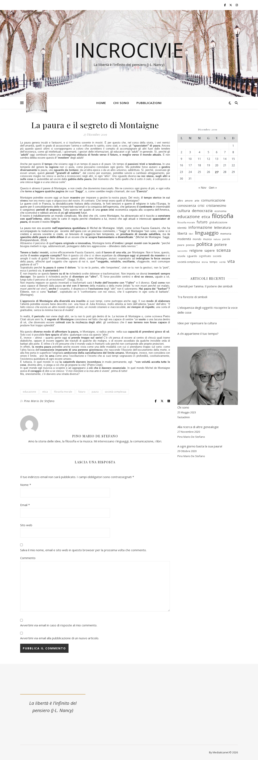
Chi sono (121, 103)
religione (196, 250)
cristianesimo (216, 205)
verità (222, 261)
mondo (197, 239)
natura (217, 239)
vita (231, 261)
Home (101, 103)
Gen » (213, 187)
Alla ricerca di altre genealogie (198, 427)
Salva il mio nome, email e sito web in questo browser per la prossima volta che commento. (83, 550)
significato (205, 256)
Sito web (26, 525)
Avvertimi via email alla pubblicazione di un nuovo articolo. (59, 638)
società (217, 256)
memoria (225, 233)
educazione (29, 391)
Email (25, 505)
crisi (201, 205)
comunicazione (213, 200)
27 (216, 172)
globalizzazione (218, 222)
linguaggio (206, 232)
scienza (223, 250)
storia (205, 261)
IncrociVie (129, 50)
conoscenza (186, 205)
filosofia (222, 215)
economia (220, 211)
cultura (183, 210)
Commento (27, 558)
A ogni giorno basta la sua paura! (199, 446)
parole (226, 239)
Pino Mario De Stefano (39, 401)
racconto (182, 250)
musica (207, 239)
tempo (213, 262)
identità (181, 228)
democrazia (202, 210)
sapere (209, 250)
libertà (182, 233)
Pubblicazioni (149, 103)
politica (204, 244)
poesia (190, 245)
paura (95, 391)
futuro (81, 391)
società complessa (115, 391)
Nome (25, 485)
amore (189, 200)
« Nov (202, 187)
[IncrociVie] (36, 103)
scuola (181, 256)
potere (220, 244)
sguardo (192, 256)
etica (45, 391)
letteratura (222, 227)
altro (180, 200)
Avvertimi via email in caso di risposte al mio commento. (58, 625)
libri (191, 233)
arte (197, 200)
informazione (200, 227)
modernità (184, 239)
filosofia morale (63, 391)
